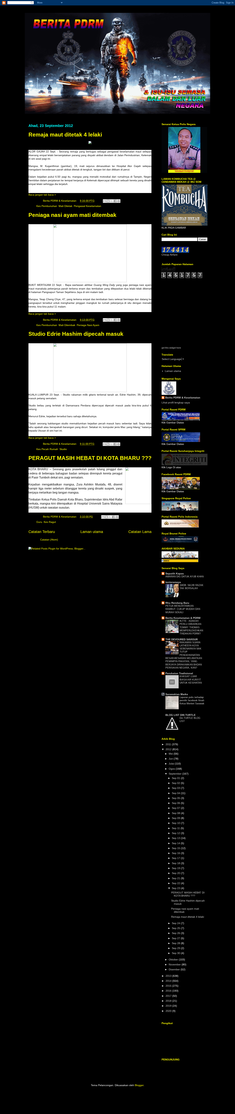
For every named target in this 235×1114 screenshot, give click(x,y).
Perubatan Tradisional (179, 673)
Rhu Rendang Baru (177, 602)
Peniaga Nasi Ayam (88, 325)
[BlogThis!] (108, 201)
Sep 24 (176, 923)
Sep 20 (176, 873)
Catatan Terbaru (41, 532)
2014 (169, 980)
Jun (171, 758)
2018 (169, 1000)
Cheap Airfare (170, 254)
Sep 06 (176, 803)
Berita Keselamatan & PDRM (182, 617)
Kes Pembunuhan (46, 206)
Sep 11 (176, 828)
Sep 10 (176, 823)
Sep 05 (176, 798)
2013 (169, 975)
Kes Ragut (50, 521)
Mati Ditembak (67, 325)
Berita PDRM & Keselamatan (182, 397)
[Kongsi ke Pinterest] (118, 201)
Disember (175, 969)
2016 (169, 990)
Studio (63, 449)
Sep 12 (176, 833)
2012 (169, 749)
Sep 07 (176, 808)
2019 (169, 1005)
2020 (169, 1010)
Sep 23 (176, 888)
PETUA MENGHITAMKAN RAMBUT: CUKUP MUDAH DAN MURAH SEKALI (182, 609)
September (175, 773)
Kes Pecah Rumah (47, 449)
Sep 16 (176, 853)
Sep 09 (176, 818)
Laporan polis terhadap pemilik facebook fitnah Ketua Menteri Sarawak (192, 700)
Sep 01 (176, 778)
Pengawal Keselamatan (87, 206)
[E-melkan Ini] (104, 201)
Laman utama (91, 532)
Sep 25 (176, 928)
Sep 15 (176, 848)
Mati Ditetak (65, 206)
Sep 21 (176, 878)
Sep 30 (176, 953)
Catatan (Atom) (49, 539)
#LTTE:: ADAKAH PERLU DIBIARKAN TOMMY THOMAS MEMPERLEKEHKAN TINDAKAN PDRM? (191, 627)
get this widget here (171, 348)
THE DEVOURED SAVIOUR (181, 639)
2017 (169, 995)
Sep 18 (176, 863)
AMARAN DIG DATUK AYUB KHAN (184, 576)
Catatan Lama (139, 532)
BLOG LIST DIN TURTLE (180, 714)
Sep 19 (176, 868)
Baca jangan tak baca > (42, 194)
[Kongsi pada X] (111, 201)
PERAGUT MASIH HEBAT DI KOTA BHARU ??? (89, 458)
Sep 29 (176, 948)
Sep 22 (176, 883)
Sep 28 (176, 943)
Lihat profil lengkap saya (176, 402)
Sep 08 (176, 813)
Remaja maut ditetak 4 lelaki (65, 135)
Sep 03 (176, 788)
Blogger (139, 1085)
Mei (171, 753)
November (175, 964)
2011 (169, 744)
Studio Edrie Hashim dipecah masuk (75, 334)
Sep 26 (176, 933)
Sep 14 (176, 843)
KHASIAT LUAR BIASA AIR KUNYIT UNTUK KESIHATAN (191, 679)
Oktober (174, 959)
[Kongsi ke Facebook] (115, 201)
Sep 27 (176, 938)
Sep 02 (176, 783)
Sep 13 (176, 838)
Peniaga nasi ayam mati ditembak (72, 215)
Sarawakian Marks (176, 694)
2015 (169, 985)
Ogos (172, 768)
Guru (39, 521)
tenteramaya (173, 582)
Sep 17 (176, 858)
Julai (172, 763)
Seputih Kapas (174, 573)
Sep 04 (176, 793)
